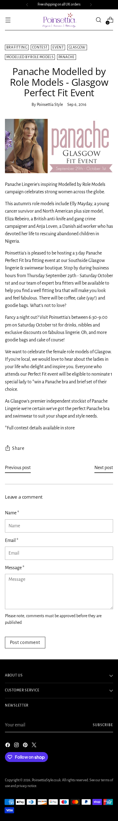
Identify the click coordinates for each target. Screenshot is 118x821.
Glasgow (77, 47)
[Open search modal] (98, 20)
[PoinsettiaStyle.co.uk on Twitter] (34, 746)
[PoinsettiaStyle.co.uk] (59, 20)
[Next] (91, 4)
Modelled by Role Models (30, 57)
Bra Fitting (16, 47)
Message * (14, 567)
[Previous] (27, 4)
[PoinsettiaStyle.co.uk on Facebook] (8, 746)
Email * (11, 540)
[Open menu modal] (7, 20)
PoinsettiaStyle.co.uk (46, 780)
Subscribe (103, 725)
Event (58, 47)
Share (18, 448)
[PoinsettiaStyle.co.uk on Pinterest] (26, 746)
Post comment (25, 642)
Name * (12, 512)
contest (39, 47)
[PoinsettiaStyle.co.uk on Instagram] (17, 746)
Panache (66, 57)
